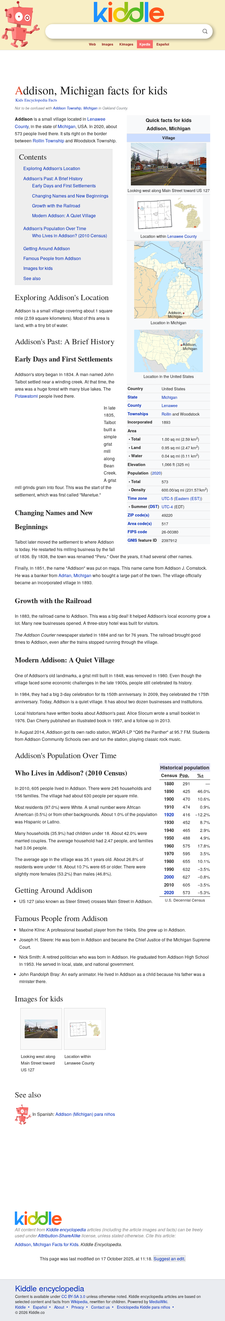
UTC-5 (167, 498)
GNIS (132, 540)
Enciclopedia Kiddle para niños (143, 1307)
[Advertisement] (112, 65)
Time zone (137, 498)
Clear (193, 31)
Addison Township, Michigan (75, 108)
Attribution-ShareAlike (59, 1235)
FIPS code (137, 531)
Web (92, 44)
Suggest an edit (169, 1258)
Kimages (126, 44)
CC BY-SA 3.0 (73, 1296)
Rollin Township (48, 140)
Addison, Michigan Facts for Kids (46, 1244)
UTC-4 (167, 506)
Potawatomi (26, 396)
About (59, 1307)
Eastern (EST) (188, 498)
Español (162, 44)
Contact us (100, 1307)
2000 (169, 877)
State (132, 397)
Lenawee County (182, 236)
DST (154, 506)
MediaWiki (158, 1301)
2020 (156, 473)
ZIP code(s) (138, 515)
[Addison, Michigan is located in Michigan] (168, 279)
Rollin (166, 414)
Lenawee (170, 405)
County (134, 405)
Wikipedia (79, 1301)
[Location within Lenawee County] (168, 213)
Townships (138, 413)
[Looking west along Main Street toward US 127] (168, 163)
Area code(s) (140, 523)
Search (205, 31)
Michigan (169, 397)
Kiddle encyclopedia (66, 1229)
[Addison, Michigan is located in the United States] (168, 350)
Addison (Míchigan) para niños (85, 1114)
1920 (169, 814)
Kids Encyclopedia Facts (36, 100)
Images (107, 44)
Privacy (77, 1307)
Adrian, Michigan (74, 575)
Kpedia (144, 44)
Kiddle (20, 1307)
